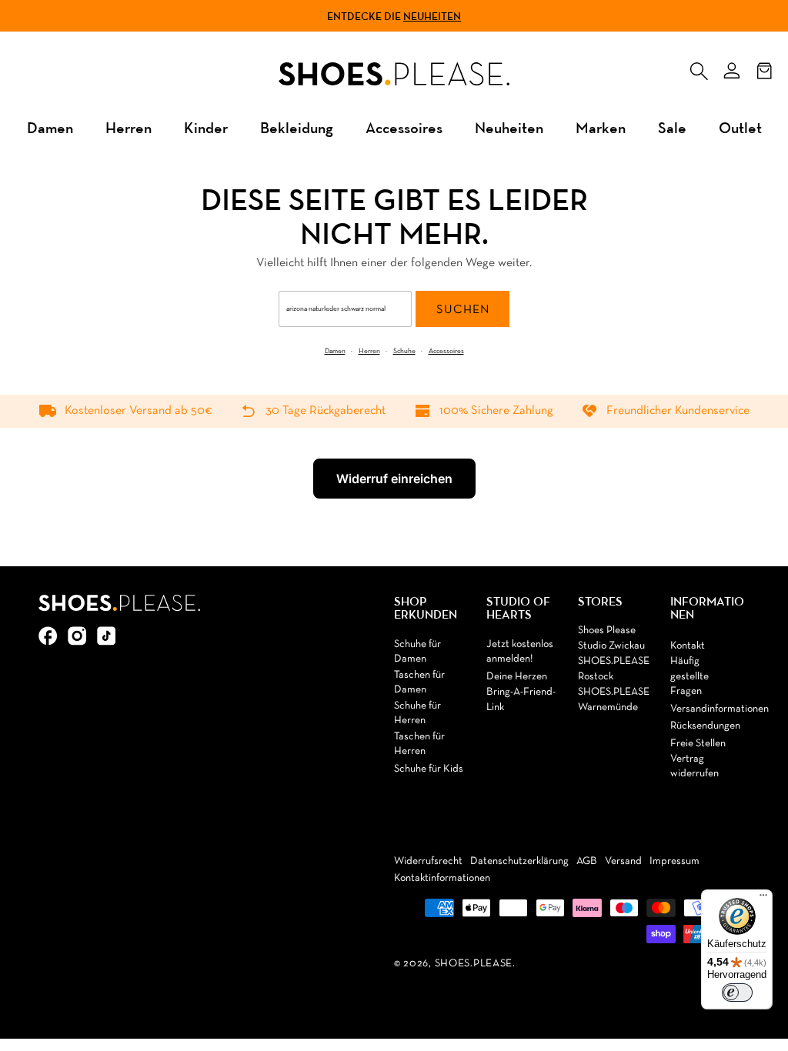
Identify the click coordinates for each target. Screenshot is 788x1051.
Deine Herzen (516, 677)
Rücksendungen (705, 726)
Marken (601, 127)
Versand (623, 861)
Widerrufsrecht (428, 861)
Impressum (674, 861)
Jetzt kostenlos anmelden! (519, 652)
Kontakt (687, 646)
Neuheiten (432, 16)
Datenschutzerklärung (519, 861)
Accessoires (404, 127)
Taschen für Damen (419, 683)
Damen (50, 127)
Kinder (206, 127)
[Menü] (763, 898)
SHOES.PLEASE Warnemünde (613, 699)
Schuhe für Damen (417, 652)
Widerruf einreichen (394, 478)
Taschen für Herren (419, 744)
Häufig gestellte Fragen (689, 676)
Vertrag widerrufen (694, 766)
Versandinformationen (719, 709)
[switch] (737, 992)
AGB (586, 861)
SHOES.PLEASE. (475, 964)
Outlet (740, 127)
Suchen (462, 310)
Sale (672, 127)
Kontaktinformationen (442, 878)
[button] (699, 67)
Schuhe (404, 351)
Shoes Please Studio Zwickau (611, 638)
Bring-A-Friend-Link (521, 699)
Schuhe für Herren (417, 713)
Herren (128, 127)
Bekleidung (296, 127)
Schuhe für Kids (428, 769)
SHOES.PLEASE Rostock (613, 669)
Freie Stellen (698, 744)
